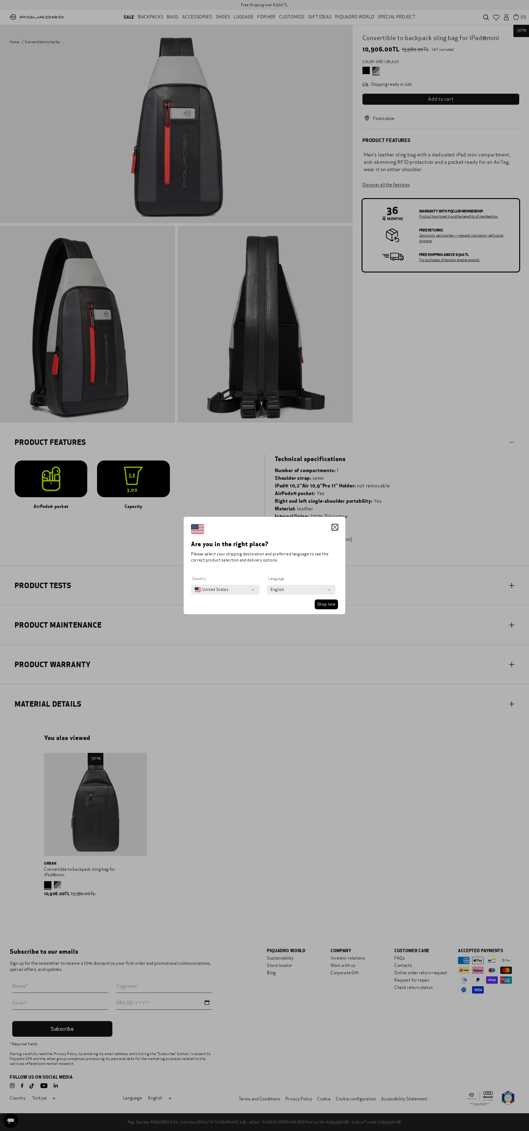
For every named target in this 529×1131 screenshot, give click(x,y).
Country (199, 579)
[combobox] (211, 590)
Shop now (326, 604)
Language (276, 579)
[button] (335, 527)
